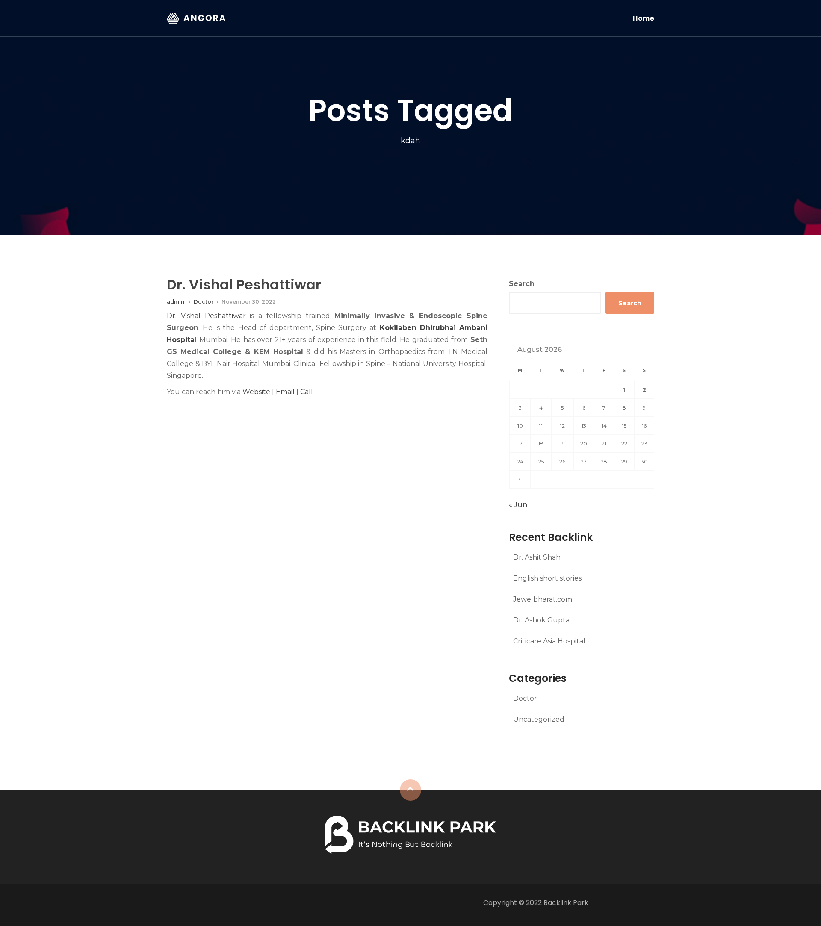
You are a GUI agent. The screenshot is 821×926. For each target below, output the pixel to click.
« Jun (518, 505)
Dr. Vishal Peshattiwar (244, 284)
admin (175, 301)
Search (522, 284)
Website (256, 392)
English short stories (547, 578)
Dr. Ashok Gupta (541, 620)
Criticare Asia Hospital (549, 641)
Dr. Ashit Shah (537, 557)
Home (643, 18)
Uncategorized (538, 719)
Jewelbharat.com (542, 599)
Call (306, 392)
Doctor (203, 301)
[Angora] (410, 834)
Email (285, 392)
